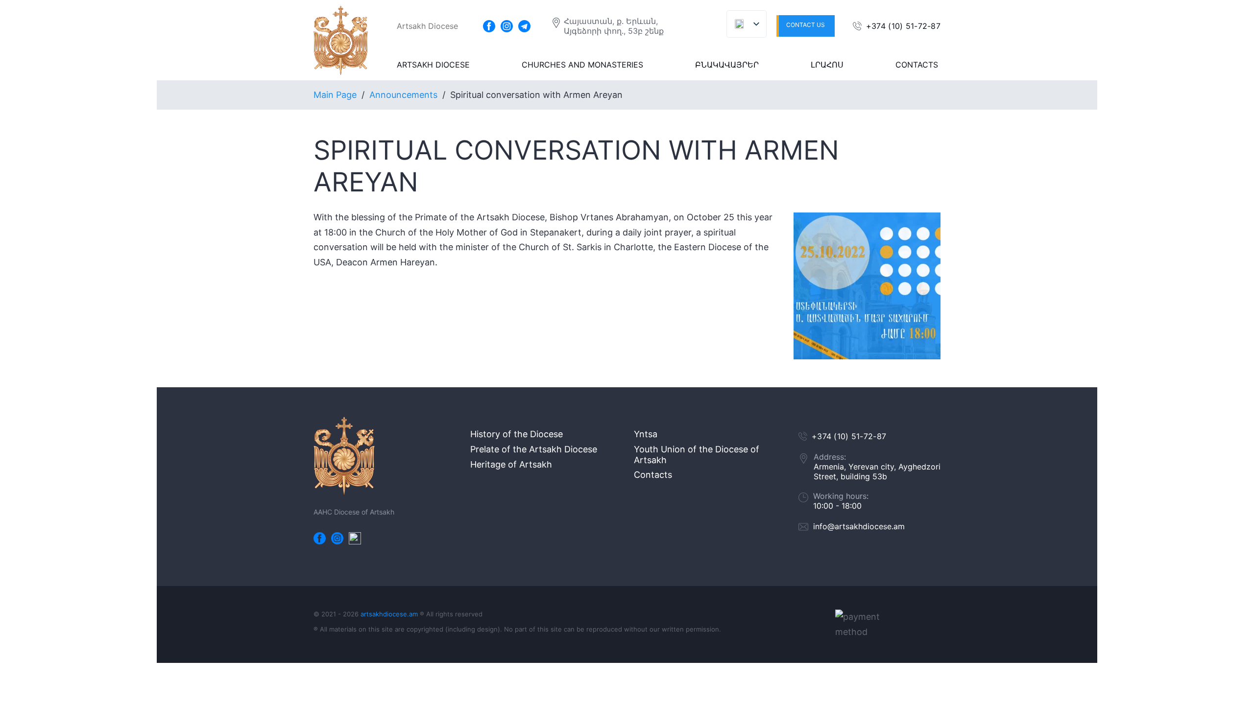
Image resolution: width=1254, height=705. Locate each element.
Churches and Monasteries (582, 65)
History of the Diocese (516, 434)
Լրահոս (827, 65)
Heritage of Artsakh (511, 464)
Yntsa (645, 434)
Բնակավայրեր (727, 65)
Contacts (916, 65)
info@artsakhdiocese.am (859, 526)
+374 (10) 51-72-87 (903, 26)
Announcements (403, 95)
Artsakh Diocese (433, 65)
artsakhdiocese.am (389, 614)
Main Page (335, 95)
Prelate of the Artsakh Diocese (533, 449)
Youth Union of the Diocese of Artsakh (696, 454)
